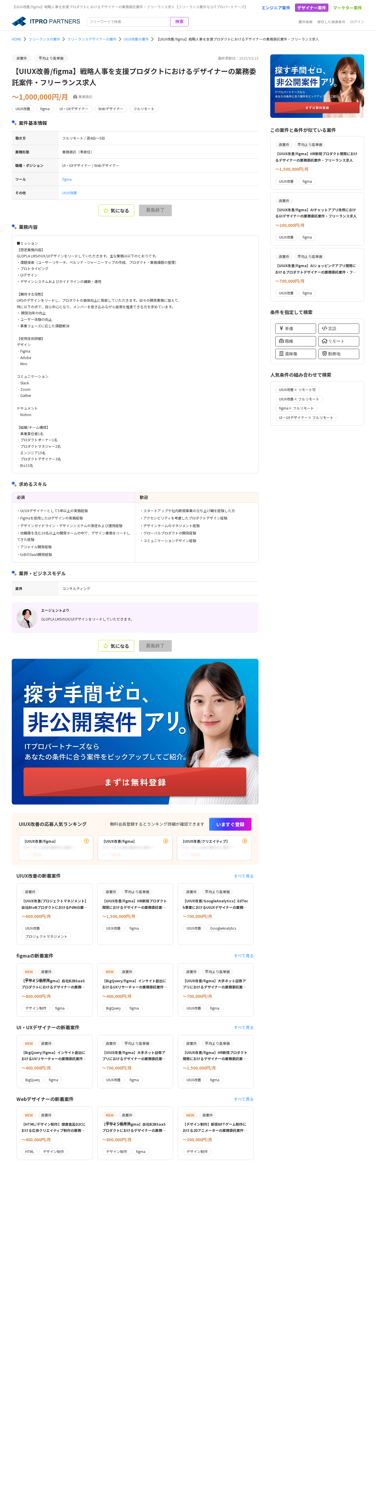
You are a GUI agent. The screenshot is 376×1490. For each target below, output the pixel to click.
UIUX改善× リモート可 (297, 389)
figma (67, 179)
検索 (179, 21)
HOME (16, 38)
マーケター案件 (347, 8)
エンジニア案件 (275, 8)
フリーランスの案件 (44, 38)
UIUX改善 (69, 192)
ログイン (357, 21)
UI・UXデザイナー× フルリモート (306, 417)
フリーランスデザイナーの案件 (92, 38)
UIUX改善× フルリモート (299, 398)
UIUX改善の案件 (136, 38)
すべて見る (244, 876)
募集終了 (155, 209)
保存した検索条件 (331, 21)
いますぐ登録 (230, 824)
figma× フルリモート (296, 407)
